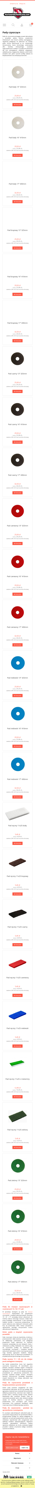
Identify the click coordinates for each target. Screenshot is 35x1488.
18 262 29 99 (6, 1472)
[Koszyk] (30, 25)
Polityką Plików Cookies (13, 1482)
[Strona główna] (17, 12)
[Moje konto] (22, 25)
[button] (4, 25)
